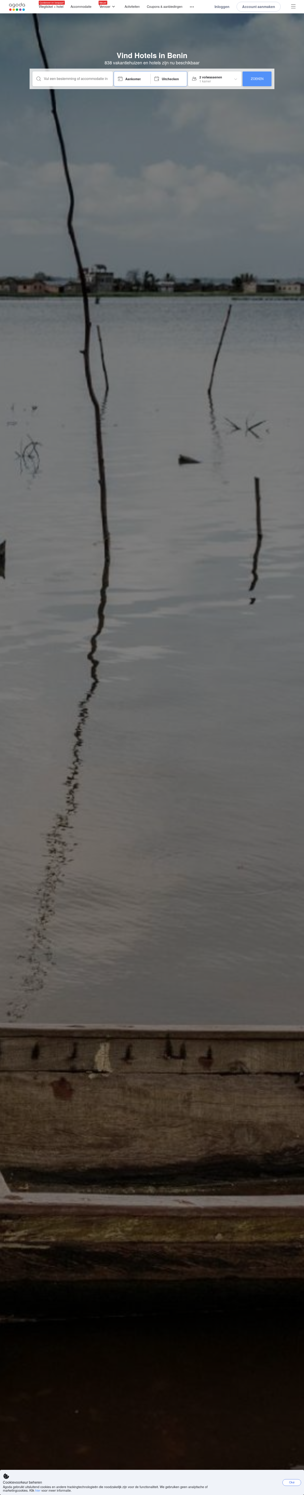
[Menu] (189, 7)
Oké (291, 1482)
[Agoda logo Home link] (17, 7)
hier (38, 1490)
